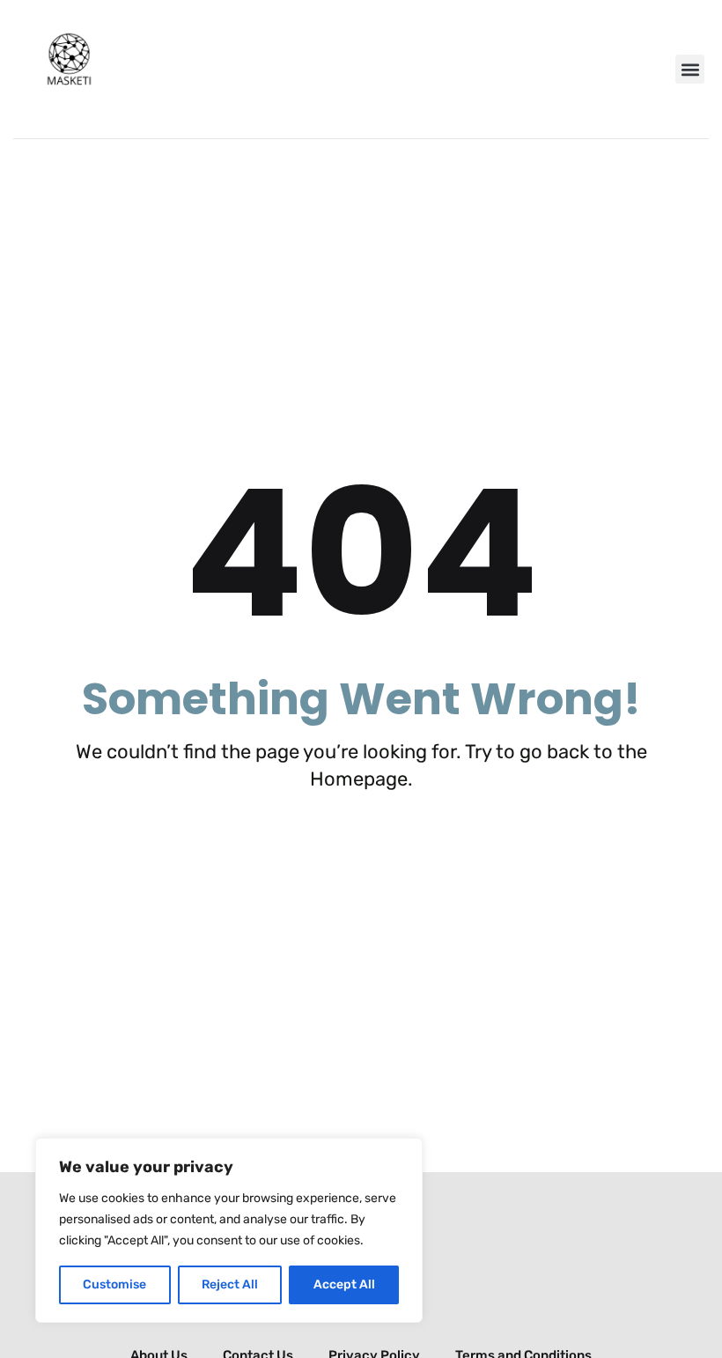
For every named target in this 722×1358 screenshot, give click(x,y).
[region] (229, 1230)
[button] (689, 69)
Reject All (230, 1284)
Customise (114, 1284)
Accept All (344, 1284)
